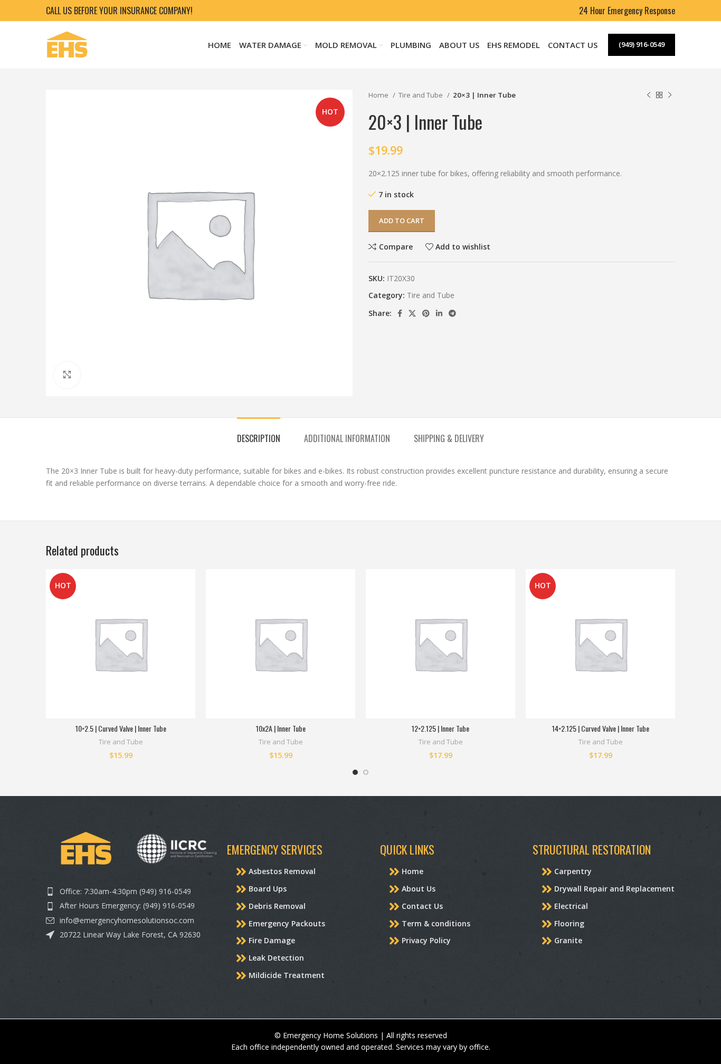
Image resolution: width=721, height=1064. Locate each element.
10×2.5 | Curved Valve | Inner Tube (120, 728)
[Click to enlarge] (67, 375)
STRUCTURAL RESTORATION (592, 849)
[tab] (258, 433)
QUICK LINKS (407, 849)
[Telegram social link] (452, 313)
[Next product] (670, 95)
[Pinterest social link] (426, 313)
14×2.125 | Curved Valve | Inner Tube (600, 728)
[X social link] (412, 313)
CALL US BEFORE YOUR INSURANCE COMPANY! (119, 10)
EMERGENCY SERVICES (274, 849)
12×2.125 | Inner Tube (440, 728)
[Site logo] (67, 44)
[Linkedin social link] (439, 313)
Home (379, 95)
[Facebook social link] (399, 313)
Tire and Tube (421, 95)
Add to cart (401, 220)
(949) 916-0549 (642, 44)
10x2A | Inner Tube (281, 728)
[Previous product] (648, 95)
